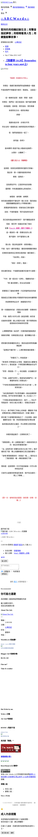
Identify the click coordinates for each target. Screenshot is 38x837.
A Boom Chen (4, 732)
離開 (12, 833)
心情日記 (18, 42)
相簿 (6, 46)
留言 (20, 545)
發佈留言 (4, 574)
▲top (3, 557)
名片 (6, 51)
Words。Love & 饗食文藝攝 (8, 644)
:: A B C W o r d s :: (15, 18)
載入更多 (4, 561)
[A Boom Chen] (2, 734)
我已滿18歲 (5, 833)
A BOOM (4, 533)
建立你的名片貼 (5, 736)
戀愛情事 (17, 551)
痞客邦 (16, 545)
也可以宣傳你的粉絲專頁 (7, 648)
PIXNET (9, 803)
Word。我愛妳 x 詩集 (21, 553)
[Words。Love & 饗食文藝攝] (2, 646)
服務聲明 (23, 805)
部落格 (7, 49)
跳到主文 (4, 24)
